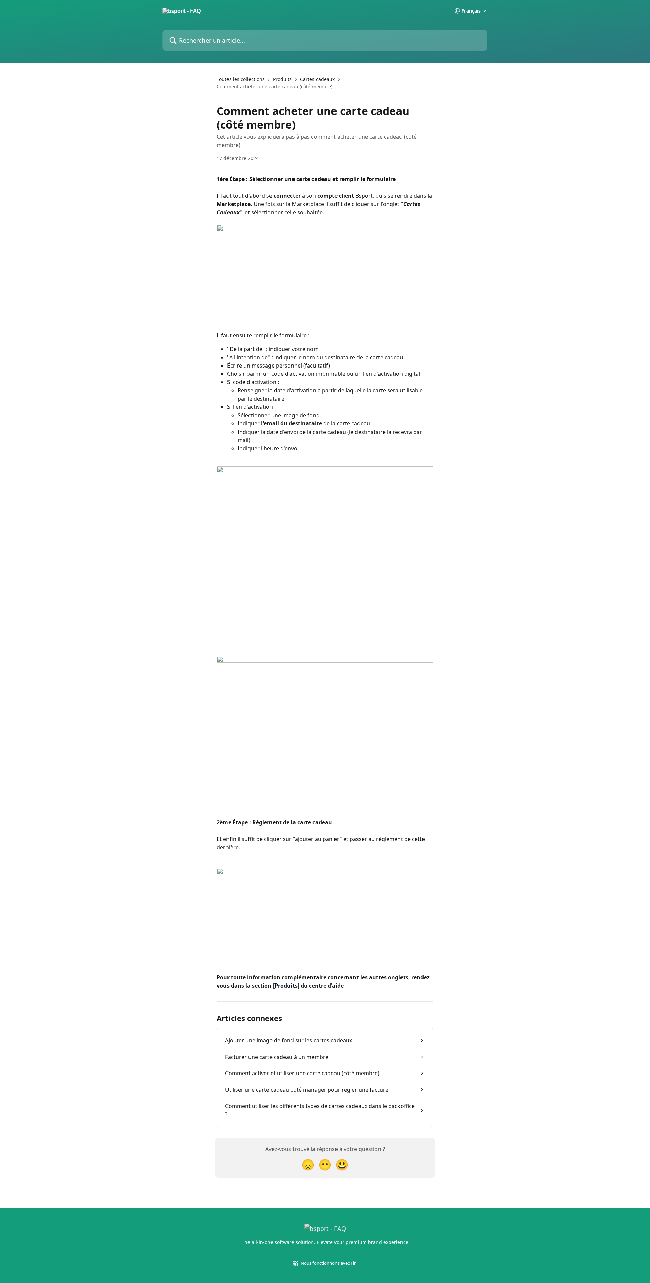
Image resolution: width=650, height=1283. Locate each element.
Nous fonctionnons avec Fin (329, 1263)
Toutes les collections (241, 79)
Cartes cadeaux (317, 79)
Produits (282, 79)
